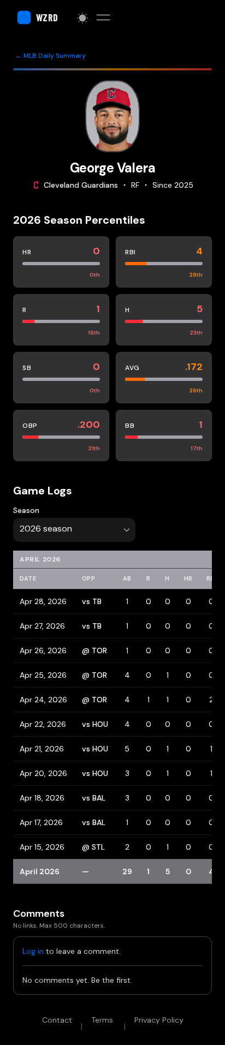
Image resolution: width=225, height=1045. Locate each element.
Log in (33, 951)
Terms (102, 1020)
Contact (57, 1020)
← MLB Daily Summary (50, 55)
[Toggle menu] (103, 17)
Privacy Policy (158, 1020)
